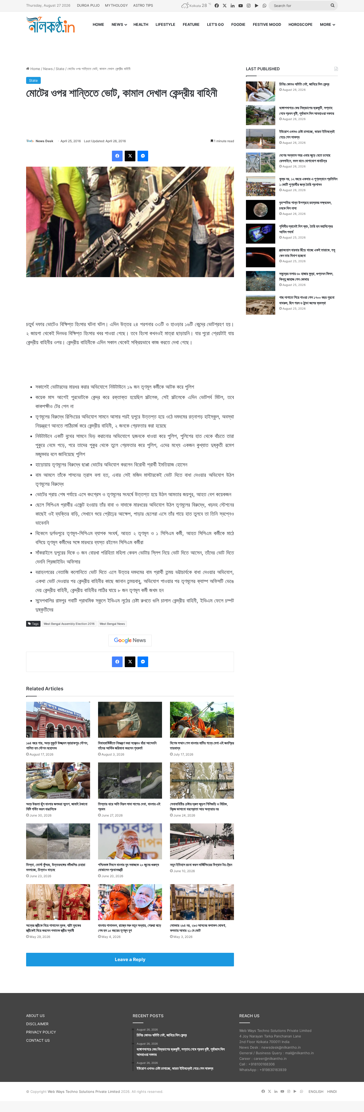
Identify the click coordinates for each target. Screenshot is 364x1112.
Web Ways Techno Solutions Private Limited (84, 1091)
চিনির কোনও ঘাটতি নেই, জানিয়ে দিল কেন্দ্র (304, 84)
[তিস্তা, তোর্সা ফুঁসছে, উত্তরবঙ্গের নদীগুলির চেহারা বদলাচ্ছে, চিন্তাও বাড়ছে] (58, 841)
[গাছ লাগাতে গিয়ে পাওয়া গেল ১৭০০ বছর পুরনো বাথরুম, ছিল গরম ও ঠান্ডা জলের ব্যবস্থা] (260, 305)
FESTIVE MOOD (267, 24)
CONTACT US (38, 1040)
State (60, 69)
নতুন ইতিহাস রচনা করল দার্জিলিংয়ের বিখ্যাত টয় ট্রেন (201, 864)
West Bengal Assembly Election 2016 (69, 624)
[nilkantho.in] (50, 24)
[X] (130, 156)
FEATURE (191, 24)
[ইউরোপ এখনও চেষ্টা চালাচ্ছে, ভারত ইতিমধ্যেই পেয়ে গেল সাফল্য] (260, 139)
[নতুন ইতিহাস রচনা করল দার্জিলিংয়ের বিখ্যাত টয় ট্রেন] (202, 841)
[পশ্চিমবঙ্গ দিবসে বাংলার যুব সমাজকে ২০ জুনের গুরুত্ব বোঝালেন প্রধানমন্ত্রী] (130, 841)
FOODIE (238, 24)
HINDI (332, 1091)
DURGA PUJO (88, 5)
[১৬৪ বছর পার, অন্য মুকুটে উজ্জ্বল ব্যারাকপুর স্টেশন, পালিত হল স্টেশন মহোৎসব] (58, 720)
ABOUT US (35, 1015)
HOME (98, 24)
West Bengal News (112, 624)
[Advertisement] (182, 44)
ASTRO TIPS (143, 5)
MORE (325, 24)
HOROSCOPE (301, 24)
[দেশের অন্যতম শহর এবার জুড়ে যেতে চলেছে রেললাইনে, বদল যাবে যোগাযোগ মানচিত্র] (260, 163)
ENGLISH (316, 1091)
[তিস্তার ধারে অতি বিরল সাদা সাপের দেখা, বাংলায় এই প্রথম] (130, 780)
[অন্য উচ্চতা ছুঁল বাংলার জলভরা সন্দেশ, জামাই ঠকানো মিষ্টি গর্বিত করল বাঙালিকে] (58, 780)
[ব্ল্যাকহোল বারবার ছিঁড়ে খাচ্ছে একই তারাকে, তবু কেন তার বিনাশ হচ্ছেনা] (260, 257)
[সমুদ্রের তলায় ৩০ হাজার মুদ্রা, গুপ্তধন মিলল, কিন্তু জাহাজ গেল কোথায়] (260, 281)
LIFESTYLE (165, 24)
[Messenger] (142, 156)
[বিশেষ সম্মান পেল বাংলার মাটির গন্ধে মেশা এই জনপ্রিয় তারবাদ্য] (202, 720)
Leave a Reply (130, 959)
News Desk (44, 141)
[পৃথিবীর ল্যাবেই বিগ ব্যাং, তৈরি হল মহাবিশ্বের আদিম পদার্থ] (260, 234)
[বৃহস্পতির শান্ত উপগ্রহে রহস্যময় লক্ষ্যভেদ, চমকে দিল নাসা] (260, 210)
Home (34, 69)
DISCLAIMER (37, 1024)
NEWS (117, 24)
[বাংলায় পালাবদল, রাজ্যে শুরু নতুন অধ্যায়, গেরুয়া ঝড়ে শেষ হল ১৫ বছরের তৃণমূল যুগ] (130, 902)
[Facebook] (117, 156)
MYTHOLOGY (116, 5)
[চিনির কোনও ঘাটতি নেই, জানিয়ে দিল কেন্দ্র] (260, 91)
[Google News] (130, 640)
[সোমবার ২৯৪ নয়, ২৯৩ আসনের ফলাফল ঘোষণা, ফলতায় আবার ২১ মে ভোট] (202, 902)
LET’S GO (215, 24)
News (48, 69)
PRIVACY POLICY (41, 1032)
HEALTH (141, 24)
